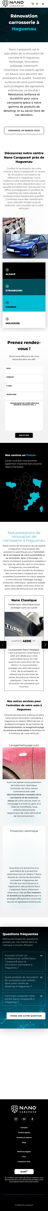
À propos (24, 1127)
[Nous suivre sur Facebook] (32, 1119)
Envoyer (24, 435)
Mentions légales (24, 1152)
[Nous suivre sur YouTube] (24, 1119)
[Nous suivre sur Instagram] (16, 1119)
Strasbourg (14, 290)
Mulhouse (13, 323)
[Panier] (32, 4)
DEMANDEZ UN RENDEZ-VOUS (24, 130)
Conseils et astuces (24, 1137)
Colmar (11, 307)
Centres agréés (24, 1132)
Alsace (10, 274)
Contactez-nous (24, 1162)
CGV (24, 1157)
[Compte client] (37, 4)
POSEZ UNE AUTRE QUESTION (26, 1016)
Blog (24, 1142)
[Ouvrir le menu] (42, 3)
